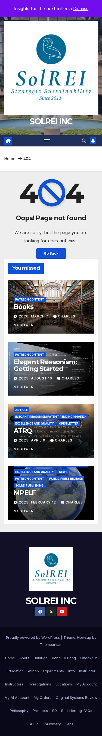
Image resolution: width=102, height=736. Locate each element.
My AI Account (17, 697)
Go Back (51, 253)
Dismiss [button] (80, 8)
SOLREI (35, 724)
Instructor (87, 671)
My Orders (42, 697)
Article (21, 409)
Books (23, 307)
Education (15, 671)
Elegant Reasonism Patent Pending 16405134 (51, 416)
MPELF (25, 493)
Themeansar (50, 644)
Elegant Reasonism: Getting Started (45, 365)
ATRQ (23, 431)
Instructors (14, 684)
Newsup (84, 637)
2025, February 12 (38, 502)
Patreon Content (29, 299)
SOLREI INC (51, 121)
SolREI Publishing (29, 485)
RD (54, 710)
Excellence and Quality (34, 423)
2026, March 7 (34, 316)
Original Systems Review (76, 697)
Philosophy (19, 710)
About (24, 658)
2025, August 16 (36, 378)
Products (40, 710)
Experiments (53, 671)
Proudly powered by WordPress (33, 637)
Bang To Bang (64, 658)
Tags (69, 724)
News (63, 471)
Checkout (88, 658)
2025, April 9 (33, 440)
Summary (53, 724)
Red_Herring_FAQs (76, 710)
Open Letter (69, 423)
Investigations (39, 684)
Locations (63, 684)
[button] (84, 140)
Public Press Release (66, 478)
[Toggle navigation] (47, 141)
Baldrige (41, 658)
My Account (86, 684)
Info (71, 671)
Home (10, 158)
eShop (33, 671)
